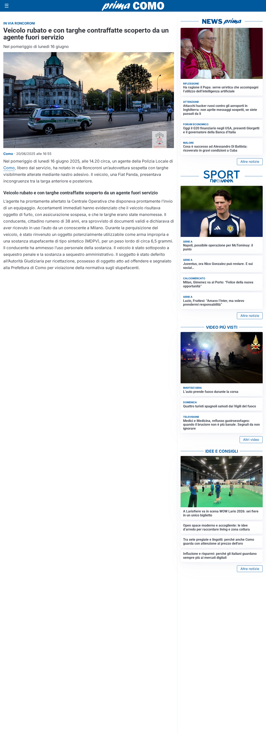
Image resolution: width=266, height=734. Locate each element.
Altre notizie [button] (249, 161)
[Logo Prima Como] (133, 6)
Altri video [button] (251, 439)
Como (9, 167)
